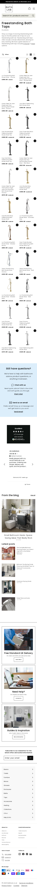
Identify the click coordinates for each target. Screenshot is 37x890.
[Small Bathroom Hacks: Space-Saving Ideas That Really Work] (18, 515)
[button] (4, 464)
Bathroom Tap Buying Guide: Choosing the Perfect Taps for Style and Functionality (25, 566)
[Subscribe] (30, 758)
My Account (21, 837)
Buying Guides (22, 835)
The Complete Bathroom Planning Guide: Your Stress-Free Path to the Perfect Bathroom (25, 550)
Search (20, 833)
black (33, 44)
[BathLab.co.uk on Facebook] (23, 854)
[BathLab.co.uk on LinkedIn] (31, 854)
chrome (26, 44)
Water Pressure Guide (23, 598)
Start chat (18, 394)
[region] (18, 464)
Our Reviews (5, 833)
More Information (18, 737)
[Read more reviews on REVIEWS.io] (18, 439)
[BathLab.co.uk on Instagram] (19, 854)
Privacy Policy (6, 886)
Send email (18, 412)
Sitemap (24, 886)
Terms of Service (6, 842)
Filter (7, 54)
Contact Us (18, 698)
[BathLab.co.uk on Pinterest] (27, 854)
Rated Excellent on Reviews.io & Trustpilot (18, 3)
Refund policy (5, 844)
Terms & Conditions (26, 883)
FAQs (3, 840)
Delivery (4, 835)
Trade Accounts (22, 830)
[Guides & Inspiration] (18, 717)
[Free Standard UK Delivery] (18, 639)
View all (33, 495)
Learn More (18, 659)
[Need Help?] (18, 678)
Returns (4, 837)
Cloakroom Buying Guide (24, 581)
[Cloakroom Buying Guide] (8, 587)
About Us (4, 830)
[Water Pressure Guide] (8, 604)
